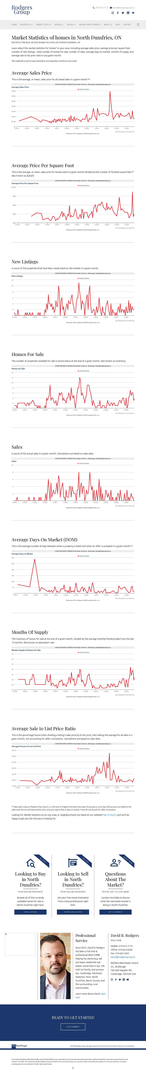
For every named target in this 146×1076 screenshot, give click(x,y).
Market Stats (42, 25)
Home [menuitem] (14, 25)
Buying (58, 25)
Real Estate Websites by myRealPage (122, 1046)
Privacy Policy (104, 1046)
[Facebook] (118, 13)
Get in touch (109, 815)
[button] (30, 912)
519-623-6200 (125, 949)
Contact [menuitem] (127, 25)
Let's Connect (115, 912)
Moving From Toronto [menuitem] (90, 25)
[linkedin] (128, 13)
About (107, 25)
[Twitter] (123, 13)
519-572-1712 (126, 946)
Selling (70, 25)
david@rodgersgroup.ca (123, 957)
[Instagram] (113, 13)
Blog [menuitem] (118, 25)
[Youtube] (133, 13)
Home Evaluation (73, 912)
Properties (25, 25)
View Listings (30, 912)
